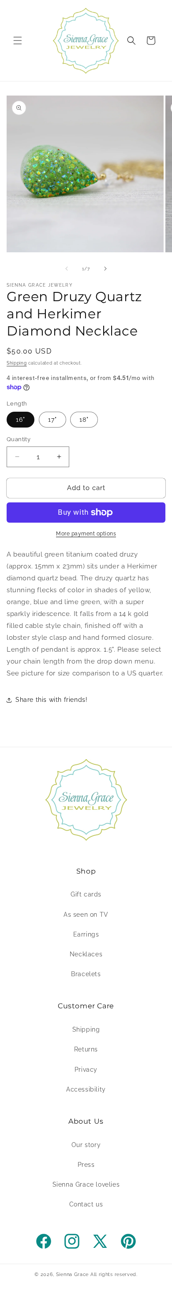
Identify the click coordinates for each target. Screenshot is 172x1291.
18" (84, 419)
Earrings (86, 934)
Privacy (86, 1069)
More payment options (86, 534)
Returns (86, 1049)
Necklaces (86, 954)
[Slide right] (105, 268)
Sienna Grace (72, 1274)
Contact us (86, 1204)
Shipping (17, 363)
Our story (86, 1144)
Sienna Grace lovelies (86, 1184)
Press (86, 1164)
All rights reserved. (114, 1274)
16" (20, 419)
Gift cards (86, 894)
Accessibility (86, 1089)
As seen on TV (86, 914)
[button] (17, 40)
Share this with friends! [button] (51, 699)
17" (52, 419)
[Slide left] (66, 268)
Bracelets (86, 973)
